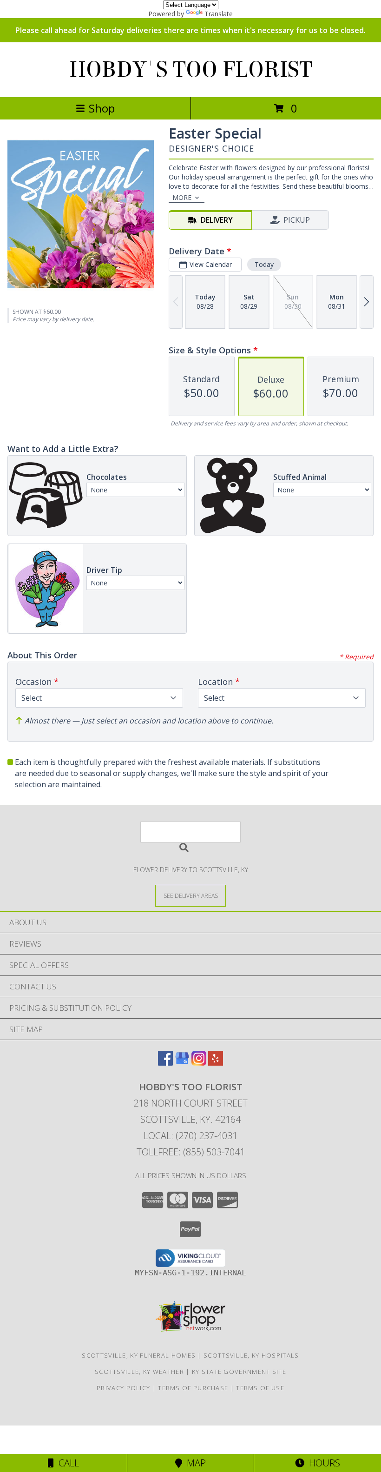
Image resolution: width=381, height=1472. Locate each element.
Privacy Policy (123, 1388)
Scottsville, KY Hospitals (251, 1355)
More (181, 197)
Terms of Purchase (193, 1388)
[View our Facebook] (165, 1062)
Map (194, 1463)
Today (264, 264)
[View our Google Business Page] (182, 1062)
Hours (322, 1463)
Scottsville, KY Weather (139, 1371)
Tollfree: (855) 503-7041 (191, 1152)
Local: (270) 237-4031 (190, 1135)
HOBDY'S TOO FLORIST (190, 69)
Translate (218, 13)
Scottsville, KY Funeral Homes (139, 1355)
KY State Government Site (239, 1371)
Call (66, 1463)
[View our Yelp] (215, 1062)
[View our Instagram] (198, 1062)
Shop (102, 108)
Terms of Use (260, 1388)
